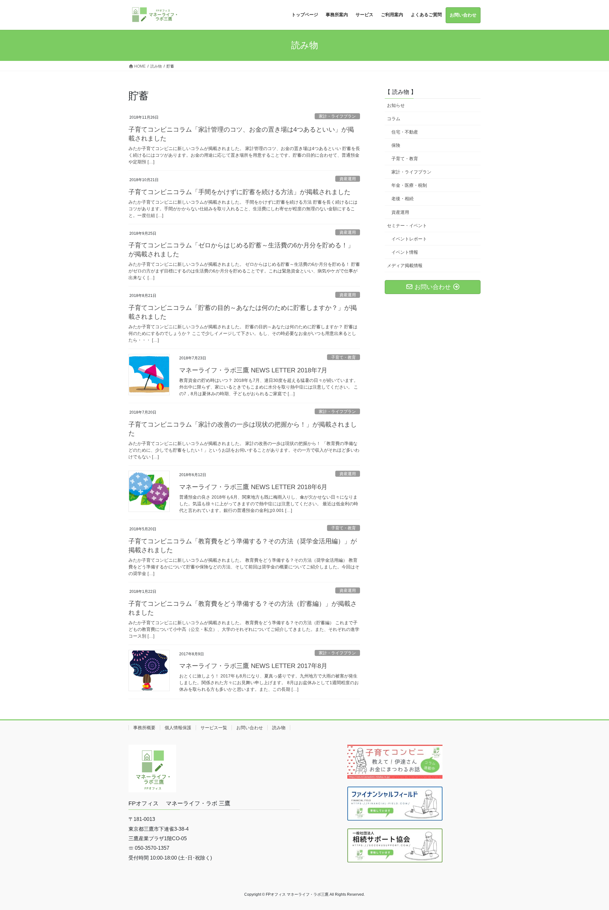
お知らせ (396, 105)
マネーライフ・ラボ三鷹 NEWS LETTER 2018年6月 (253, 486)
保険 (395, 145)
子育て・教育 (343, 357)
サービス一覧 (213, 727)
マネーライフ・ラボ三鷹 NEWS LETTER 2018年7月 (253, 370)
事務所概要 (144, 727)
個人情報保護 (178, 727)
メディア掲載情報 (404, 265)
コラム (393, 118)
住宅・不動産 (404, 131)
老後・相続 (402, 198)
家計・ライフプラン (337, 116)
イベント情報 (404, 252)
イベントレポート (409, 238)
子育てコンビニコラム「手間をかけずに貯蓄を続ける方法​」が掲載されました (239, 191)
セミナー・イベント (407, 225)
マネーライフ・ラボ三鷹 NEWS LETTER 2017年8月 (253, 665)
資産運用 (347, 178)
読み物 (278, 727)
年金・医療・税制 (409, 185)
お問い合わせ (249, 727)
